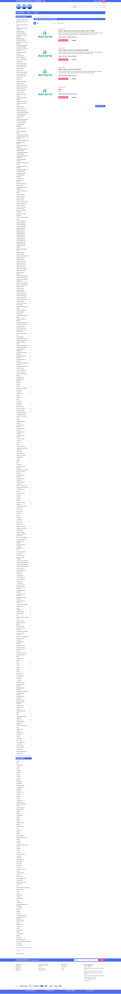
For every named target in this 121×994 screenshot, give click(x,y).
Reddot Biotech (20, 815)
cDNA (18, 418)
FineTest (18, 778)
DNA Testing (19, 464)
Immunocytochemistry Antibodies (21, 591)
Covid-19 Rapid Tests (21, 446)
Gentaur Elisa (19, 553)
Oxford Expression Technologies (23, 887)
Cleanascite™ (19, 440)
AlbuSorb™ (19, 382)
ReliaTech (18, 843)
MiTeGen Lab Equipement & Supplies (22, 307)
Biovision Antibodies (21, 408)
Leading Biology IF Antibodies (22, 135)
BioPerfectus (19, 937)
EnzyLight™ (19, 498)
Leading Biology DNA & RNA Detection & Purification (22, 120)
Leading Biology (20, 787)
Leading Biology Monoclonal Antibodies (22, 137)
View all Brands (20, 945)
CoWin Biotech (20, 930)
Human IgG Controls (21, 579)
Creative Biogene (20, 934)
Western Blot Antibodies (21, 751)
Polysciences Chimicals (21, 310)
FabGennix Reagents (21, 532)
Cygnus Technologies (21, 869)
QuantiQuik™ (19, 680)
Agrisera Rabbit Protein (21, 76)
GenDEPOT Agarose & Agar (22, 87)
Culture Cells (19, 451)
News (28, 12)
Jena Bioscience (20, 826)
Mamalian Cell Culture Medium (21, 623)
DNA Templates (20, 753)
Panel (18, 662)
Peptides (18, 669)
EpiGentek (19, 779)
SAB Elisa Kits (19, 720)
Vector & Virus (19, 744)
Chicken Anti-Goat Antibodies (20, 425)
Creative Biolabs (20, 765)
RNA (17, 714)
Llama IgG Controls (20, 620)
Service (18, 219)
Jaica (18, 885)
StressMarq (19, 776)
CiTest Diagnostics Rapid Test (22, 334)
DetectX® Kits (19, 457)
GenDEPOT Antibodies (21, 89)
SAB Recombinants (20, 721)
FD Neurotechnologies (21, 882)
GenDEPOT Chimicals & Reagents (21, 95)
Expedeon (19, 874)
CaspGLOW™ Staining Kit (22, 416)
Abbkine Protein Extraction (22, 277)
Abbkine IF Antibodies (21, 265)
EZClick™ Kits (19, 519)
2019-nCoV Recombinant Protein (22, 374)
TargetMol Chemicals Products (21, 246)
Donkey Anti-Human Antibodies (21, 472)
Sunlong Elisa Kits (20, 733)
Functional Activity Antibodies (20, 542)
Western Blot (19, 749)
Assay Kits (19, 401)
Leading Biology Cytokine (22, 114)
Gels (17, 550)
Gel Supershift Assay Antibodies (21, 545)
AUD (44, 1)
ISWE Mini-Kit (19, 610)
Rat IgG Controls (20, 705)
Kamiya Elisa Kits (20, 613)
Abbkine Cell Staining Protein (22, 256)
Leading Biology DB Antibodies (20, 116)
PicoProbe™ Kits (20, 673)
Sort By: (53, 23)
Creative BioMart (20, 835)
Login (95, 1)
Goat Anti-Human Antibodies (22, 562)
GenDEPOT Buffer (20, 92)
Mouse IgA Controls (21, 645)
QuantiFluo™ (19, 678)
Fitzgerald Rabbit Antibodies (22, 345)
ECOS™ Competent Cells (21, 485)
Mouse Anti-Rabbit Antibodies (20, 642)
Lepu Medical (19, 902)
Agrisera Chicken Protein (22, 59)
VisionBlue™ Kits (20, 747)
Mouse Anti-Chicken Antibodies (21, 628)
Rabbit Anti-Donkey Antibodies (20, 688)
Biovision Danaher (87, 966)
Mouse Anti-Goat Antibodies (22, 636)
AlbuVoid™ (19, 384)
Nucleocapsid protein (21, 654)
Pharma (18, 671)
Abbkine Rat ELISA (20, 286)
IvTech (18, 891)
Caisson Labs (19, 863)
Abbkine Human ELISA (21, 263)
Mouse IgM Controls (21, 649)
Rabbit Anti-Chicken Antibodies (21, 685)
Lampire (18, 846)
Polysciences (19, 943)
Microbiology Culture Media (22, 631)
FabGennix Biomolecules (22, 528)
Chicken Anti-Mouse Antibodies (21, 432)
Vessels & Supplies (20, 746)
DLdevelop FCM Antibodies (22, 340)
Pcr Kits (18, 667)
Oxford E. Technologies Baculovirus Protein (21, 204)
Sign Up (100, 1)
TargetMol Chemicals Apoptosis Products (21, 229)
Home (35, 16)
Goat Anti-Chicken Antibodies (20, 558)
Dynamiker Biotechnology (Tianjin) (23, 941)
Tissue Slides (19, 738)
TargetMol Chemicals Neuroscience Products (21, 243)
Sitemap (27, 992)
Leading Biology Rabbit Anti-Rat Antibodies (22, 156)
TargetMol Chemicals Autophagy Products (21, 232)
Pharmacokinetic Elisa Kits (22, 366)
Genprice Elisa (19, 895)
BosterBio (19, 794)
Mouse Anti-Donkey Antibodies (21, 634)
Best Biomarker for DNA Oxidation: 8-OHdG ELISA (93, 971)
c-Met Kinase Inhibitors (21, 414)
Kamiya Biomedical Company (22, 845)
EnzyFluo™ (19, 497)
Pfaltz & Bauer (19, 800)
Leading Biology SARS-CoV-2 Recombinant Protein (22, 170)
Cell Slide (18, 419)
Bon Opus (18, 833)
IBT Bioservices (20, 876)
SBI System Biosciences (21, 837)
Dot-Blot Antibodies (21, 482)
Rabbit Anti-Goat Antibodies (22, 691)
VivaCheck (19, 926)
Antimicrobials (19, 393)
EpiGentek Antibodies (21, 502)
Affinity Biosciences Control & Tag (22, 25)
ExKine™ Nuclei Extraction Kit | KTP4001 (69, 69)
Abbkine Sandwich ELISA (22, 294)
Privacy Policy (90, 990)
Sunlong (18, 820)
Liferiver (18, 922)
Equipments (19, 504)
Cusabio (18, 767)
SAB (17, 763)
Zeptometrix (19, 865)
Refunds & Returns (70, 990)
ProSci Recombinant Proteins (22, 217)
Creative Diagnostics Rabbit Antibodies (22, 449)
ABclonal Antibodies (21, 326)
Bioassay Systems (20, 872)
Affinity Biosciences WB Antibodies (21, 53)
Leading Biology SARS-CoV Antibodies (22, 167)
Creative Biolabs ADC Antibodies (21, 350)
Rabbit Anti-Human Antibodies (20, 694)
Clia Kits (18, 442)
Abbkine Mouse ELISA (21, 270)
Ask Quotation (21, 12)
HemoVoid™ (19, 573)
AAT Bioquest (19, 783)
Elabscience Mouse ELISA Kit (22, 487)
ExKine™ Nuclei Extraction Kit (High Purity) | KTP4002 (73, 50)
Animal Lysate (19, 390)
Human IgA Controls (21, 577)
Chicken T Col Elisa (20, 438)
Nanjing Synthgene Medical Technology (22, 905)
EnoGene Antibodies (21, 493)
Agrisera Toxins (20, 77)
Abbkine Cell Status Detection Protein (21, 258)
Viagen (18, 893)
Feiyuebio (18, 772)
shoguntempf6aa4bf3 (21, 226)
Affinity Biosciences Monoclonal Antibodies (21, 32)
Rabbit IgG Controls (20, 700)
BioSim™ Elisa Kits (20, 406)
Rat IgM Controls (20, 707)
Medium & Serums (20, 626)
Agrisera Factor (20, 61)
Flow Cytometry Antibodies (22, 537)
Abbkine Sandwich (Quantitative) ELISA (21, 291)
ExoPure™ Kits (19, 510)
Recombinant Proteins (21, 711)
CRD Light (19, 913)
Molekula (18, 824)
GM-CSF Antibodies (21, 555)
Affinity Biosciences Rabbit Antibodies (22, 49)
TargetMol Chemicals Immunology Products (21, 236)
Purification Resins (20, 675)
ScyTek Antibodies (20, 312)
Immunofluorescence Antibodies (21, 594)
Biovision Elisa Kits (20, 410)
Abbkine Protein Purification (22, 283)
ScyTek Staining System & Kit (22, 322)
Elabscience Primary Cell (21, 85)
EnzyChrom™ (19, 495)
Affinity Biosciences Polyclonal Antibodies (21, 39)
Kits (17, 615)
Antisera (18, 395)
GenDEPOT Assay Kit (21, 90)
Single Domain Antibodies (22, 347)
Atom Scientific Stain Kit (22, 81)
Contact (36, 12)
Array (18, 399)
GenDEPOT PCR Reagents (22, 101)
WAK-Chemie (19, 924)
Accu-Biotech (19, 907)
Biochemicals (19, 403)
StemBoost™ (19, 731)
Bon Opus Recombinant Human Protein (21, 330)
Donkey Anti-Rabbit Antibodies (20, 479)
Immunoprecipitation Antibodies (21, 601)
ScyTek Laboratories (21, 854)
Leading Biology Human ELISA (21, 132)
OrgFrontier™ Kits (20, 658)
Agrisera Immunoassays (21, 63)
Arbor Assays (19, 861)
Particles (18, 664)
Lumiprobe (19, 852)
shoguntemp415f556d (21, 223)
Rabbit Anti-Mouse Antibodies (20, 697)
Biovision (18, 806)
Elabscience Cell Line (21, 83)
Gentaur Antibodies (20, 301)
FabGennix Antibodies (21, 526)
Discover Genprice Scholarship (90, 977)
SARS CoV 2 (19, 723)
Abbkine (18, 813)
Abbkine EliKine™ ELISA (21, 261)
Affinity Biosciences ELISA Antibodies (22, 29)
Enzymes (18, 500)
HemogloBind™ (20, 572)
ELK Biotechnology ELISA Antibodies (22, 353)
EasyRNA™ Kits (20, 484)
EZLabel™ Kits (19, 521)
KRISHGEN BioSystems (21, 804)
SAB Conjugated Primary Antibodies (21, 717)
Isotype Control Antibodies (22, 604)
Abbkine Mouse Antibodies (22, 268)
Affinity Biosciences (21, 802)
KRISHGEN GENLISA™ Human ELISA (22, 618)
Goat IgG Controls (20, 568)
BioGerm (18, 935)
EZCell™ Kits (19, 517)
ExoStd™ (18, 515)
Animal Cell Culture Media (22, 388)
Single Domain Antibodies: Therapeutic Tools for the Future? (94, 969)
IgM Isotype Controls (21, 587)
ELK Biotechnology (20, 785)
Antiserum (19, 397)
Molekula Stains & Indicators (22, 201)
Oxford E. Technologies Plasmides (21, 214)
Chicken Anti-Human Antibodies (21, 429)
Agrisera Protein (20, 70)
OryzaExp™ (19, 660)
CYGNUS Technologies (21, 455)
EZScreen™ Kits (20, 524)
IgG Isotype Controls (21, 585)
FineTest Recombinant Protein (21, 342)
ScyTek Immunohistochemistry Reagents (21, 319)
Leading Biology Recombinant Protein (22, 163)
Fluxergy (18, 911)
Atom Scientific (20, 880)
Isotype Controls (20, 606)
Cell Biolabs (19, 858)
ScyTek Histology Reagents (22, 315)
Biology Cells (19, 405)
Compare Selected (100, 106)
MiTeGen (18, 839)
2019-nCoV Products (21, 372)
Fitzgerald (19, 770)
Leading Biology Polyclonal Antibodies (22, 146)
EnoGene (18, 761)
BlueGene (18, 811)
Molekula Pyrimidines (21, 196)
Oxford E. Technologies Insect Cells (21, 211)
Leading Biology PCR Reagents (21, 143)
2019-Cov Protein (20, 368)
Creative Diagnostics (21, 807)
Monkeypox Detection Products (21, 360)
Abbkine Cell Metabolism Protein (22, 249)
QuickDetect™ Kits (20, 682)
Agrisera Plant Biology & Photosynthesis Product (21, 65)
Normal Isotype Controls (21, 652)
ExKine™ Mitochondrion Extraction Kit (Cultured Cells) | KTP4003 (76, 31)
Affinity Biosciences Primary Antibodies (22, 42)
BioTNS (18, 928)
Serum (18, 727)
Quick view (45, 41)
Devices (18, 459)
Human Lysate (19, 581)
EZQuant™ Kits (19, 523)
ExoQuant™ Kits (20, 511)
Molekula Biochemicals (21, 183)
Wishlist (40, 966)
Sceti (18, 828)
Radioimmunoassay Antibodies (21, 702)
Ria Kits (18, 712)
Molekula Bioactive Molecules (20, 181)
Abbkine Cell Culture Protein (22, 19)
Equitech (18, 871)
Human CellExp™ (20, 575)
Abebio (18, 817)
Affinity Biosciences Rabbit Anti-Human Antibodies (22, 46)
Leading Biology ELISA (21, 122)
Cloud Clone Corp (20, 793)
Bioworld (18, 796)
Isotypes (18, 608)
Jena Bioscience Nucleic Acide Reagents (21, 304)
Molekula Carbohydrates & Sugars (22, 191)
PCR (17, 666)
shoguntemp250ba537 (21, 221)
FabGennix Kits (20, 530)
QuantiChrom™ (19, 677)
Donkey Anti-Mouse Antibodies (21, 476)
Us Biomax (19, 841)
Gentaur (18, 850)
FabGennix (19, 819)
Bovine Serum (86, 980)
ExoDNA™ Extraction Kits (22, 506)
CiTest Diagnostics (20, 859)
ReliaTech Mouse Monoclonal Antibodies (22, 363)
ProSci (18, 768)
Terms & (30, 990)
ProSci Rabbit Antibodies (22, 328)
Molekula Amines (20, 178)
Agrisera (18, 832)
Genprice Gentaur (20, 889)
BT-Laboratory (19, 781)
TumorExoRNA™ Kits (21, 742)
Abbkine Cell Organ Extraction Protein (20, 253)
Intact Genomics (20, 898)
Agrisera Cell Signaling (21, 57)
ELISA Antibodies (20, 489)
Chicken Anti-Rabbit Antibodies (21, 436)
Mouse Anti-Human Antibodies (20, 639)
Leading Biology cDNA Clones (22, 112)
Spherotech (19, 856)
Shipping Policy (50, 990)
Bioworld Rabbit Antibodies (22, 299)
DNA (17, 462)
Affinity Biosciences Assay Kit (22, 22)
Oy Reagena (19, 897)
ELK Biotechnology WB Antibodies (21, 356)
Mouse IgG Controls (21, 647)
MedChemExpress (20, 809)
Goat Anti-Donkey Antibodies (22, 560)
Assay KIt (18, 79)
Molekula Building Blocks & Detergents (22, 188)
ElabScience (19, 791)
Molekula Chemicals (21, 194)
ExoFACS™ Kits (20, 508)
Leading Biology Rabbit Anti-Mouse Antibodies (22, 153)
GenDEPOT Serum (20, 106)
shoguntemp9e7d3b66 (21, 224)
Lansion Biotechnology (21, 915)
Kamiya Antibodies (20, 611)
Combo (18, 444)
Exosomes (19, 513)
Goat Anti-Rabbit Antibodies (22, 566)
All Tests (18, 386)
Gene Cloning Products (21, 551)
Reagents (18, 709)
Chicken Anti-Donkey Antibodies (21, 422)
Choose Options (63, 40)
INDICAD (18, 932)
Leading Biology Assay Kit (22, 110)
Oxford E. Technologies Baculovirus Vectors (21, 207)
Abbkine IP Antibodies (21, 266)
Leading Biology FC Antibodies (20, 125)
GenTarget (19, 830)
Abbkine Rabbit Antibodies (22, 284)
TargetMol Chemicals (21, 917)
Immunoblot (19, 588)
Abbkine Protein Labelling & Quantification (22, 280)
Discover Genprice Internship (89, 978)
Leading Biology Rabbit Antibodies (21, 160)
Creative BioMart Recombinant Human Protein (22, 337)
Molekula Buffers (20, 185)
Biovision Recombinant (21, 412)
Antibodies (19, 392)
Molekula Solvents (20, 199)
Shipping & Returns (42, 970)
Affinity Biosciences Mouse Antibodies (22, 36)
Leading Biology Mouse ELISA (22, 140)
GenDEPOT (19, 848)
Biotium (18, 774)
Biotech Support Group (21, 878)
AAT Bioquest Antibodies (22, 324)
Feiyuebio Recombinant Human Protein (21, 534)
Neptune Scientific (20, 920)
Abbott (18, 900)
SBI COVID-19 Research (21, 725)
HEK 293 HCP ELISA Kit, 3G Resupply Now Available (93, 975)
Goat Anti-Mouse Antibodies (22, 564)
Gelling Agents (19, 548)
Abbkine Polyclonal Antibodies (20, 273)
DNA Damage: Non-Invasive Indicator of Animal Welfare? (93, 973)
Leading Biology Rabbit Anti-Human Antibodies (22, 149)
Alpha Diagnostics (20, 822)
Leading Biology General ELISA (21, 129)
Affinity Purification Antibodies (20, 380)
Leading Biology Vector (21, 173)
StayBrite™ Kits (20, 729)
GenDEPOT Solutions (21, 108)
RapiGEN (18, 909)
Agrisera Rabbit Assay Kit (22, 74)
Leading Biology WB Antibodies (20, 175)
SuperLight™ (19, 734)
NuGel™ (18, 656)
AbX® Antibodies (20, 377)
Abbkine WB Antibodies (21, 295)
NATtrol (18, 651)
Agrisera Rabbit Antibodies (22, 72)
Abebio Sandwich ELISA (21, 297)
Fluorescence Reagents (21, 539)
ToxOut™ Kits (19, 740)
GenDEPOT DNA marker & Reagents (22, 98)
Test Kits (18, 736)
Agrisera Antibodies (21, 55)
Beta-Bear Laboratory (21, 939)
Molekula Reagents (20, 198)
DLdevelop (19, 789)
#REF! (60, 89)
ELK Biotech (19, 884)
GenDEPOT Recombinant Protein (21, 104)
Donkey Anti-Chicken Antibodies (21, 467)
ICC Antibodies (20, 583)
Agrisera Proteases (20, 68)
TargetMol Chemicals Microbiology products (21, 239)
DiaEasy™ (18, 460)
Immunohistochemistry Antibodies (21, 598)
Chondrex (18, 867)
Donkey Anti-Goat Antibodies (22, 470)
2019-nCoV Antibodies (21, 370)
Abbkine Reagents (20, 288)
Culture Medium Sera (21, 453)
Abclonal (18, 798)
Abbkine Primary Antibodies (22, 276)
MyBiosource (19, 919)
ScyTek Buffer (19, 313)
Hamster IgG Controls (21, 570)
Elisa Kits (18, 491)
